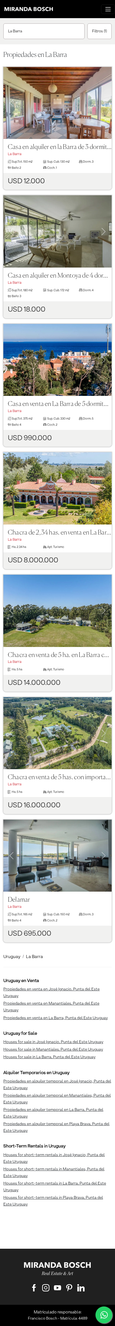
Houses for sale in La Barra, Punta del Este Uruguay (49, 1057)
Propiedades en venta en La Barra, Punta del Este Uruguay (55, 1018)
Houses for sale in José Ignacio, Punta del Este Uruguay (53, 1042)
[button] (11, 96)
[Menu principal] (108, 9)
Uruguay (11, 957)
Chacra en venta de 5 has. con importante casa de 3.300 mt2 (60, 777)
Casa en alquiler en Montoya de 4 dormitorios (60, 276)
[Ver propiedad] (57, 103)
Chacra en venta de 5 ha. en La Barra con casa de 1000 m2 (60, 655)
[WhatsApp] (103, 1314)
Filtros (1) (99, 31)
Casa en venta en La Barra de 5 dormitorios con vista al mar (60, 404)
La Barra (15, 31)
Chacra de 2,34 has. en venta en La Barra (60, 533)
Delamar (19, 900)
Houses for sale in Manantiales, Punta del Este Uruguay (53, 1049)
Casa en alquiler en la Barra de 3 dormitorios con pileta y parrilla (60, 147)
